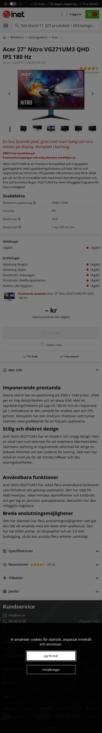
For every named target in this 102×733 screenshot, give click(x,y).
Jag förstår (51, 656)
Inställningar (51, 669)
